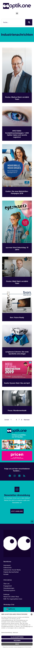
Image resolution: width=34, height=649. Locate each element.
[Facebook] (10, 476)
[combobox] (13, 22)
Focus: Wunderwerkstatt (17, 410)
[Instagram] (14, 476)
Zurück (6, 420)
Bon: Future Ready (17, 317)
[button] (17, 13)
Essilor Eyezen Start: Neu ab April (17, 383)
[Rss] (24, 476)
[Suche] (28, 22)
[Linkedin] (19, 476)
